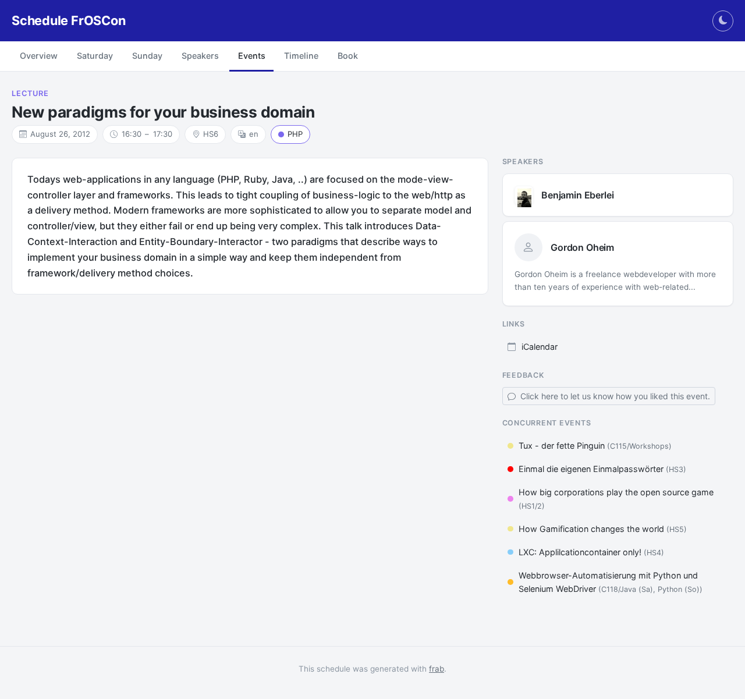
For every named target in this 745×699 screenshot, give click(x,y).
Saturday (95, 56)
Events (251, 56)
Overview (39, 56)
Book (348, 56)
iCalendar (540, 347)
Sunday (147, 56)
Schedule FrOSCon (69, 20)
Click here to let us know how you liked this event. (614, 396)
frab (436, 668)
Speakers (200, 56)
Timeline (301, 56)
